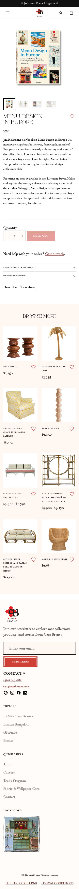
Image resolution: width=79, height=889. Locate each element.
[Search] (60, 12)
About (7, 764)
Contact (9, 797)
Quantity (10, 228)
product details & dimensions (18, 267)
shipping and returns (14, 275)
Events (8, 740)
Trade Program (14, 780)
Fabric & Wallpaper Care (21, 788)
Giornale (10, 732)
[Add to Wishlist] (72, 116)
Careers (9, 772)
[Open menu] (7, 12)
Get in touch (54, 254)
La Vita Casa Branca (18, 716)
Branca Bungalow (16, 724)
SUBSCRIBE (20, 662)
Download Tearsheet (19, 287)
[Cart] (71, 12)
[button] (9, 104)
